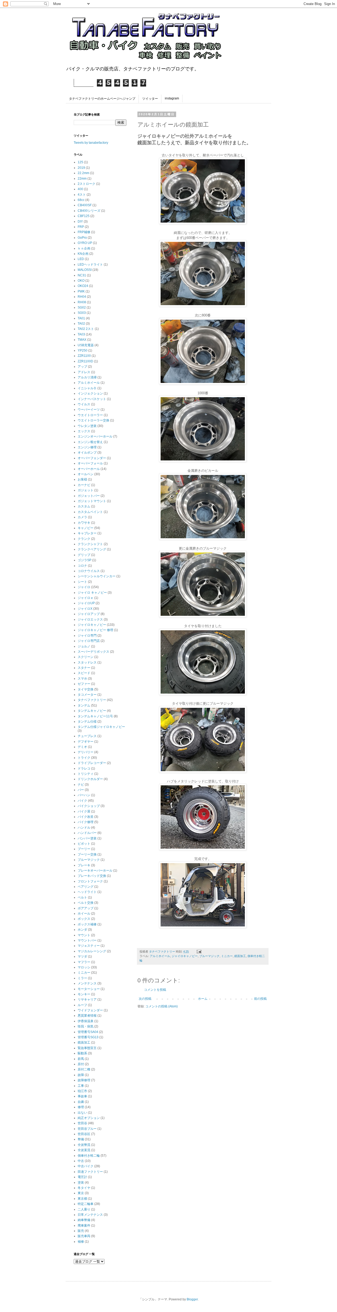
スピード (84, 673)
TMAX (82, 340)
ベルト (82, 897)
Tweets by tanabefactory (91, 143)
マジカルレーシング (92, 951)
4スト (82, 194)
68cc (81, 200)
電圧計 (82, 1177)
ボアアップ (85, 908)
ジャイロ (84, 587)
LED (81, 259)
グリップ (84, 555)
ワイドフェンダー (90, 1010)
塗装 (81, 1182)
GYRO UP (85, 243)
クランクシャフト (90, 544)
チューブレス (87, 736)
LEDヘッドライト (90, 264)
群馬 (81, 1059)
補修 (81, 1241)
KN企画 (83, 254)
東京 (81, 1193)
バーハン (84, 795)
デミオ (82, 747)
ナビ (81, 784)
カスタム (84, 506)
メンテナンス (87, 983)
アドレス (84, 372)
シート (82, 582)
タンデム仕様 (87, 721)
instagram (172, 98)
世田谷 (82, 1123)
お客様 (82, 479)
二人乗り (84, 1209)
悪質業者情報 (87, 1015)
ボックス (84, 919)
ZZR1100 (84, 356)
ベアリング (85, 886)
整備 (81, 1139)
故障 (81, 1075)
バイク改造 (85, 817)
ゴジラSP (84, 560)
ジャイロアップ (89, 614)
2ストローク (86, 184)
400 (80, 189)
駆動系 (82, 1053)
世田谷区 (84, 1134)
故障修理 (84, 1080)
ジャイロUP (86, 603)
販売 (81, 1231)
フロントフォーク (90, 881)
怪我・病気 (85, 1026)
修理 (81, 1107)
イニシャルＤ (87, 388)
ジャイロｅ (85, 598)
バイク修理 (85, 822)
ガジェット (85, 490)
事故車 (82, 1096)
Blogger (192, 1299)
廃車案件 (84, 1225)
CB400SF (85, 205)
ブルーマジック (209, 956)
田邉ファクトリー (90, 1172)
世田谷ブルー (87, 1129)
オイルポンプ (87, 452)
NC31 (82, 275)
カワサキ (84, 523)
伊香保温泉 (85, 1021)
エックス (84, 431)
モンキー (84, 994)
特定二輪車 (85, 1204)
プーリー (84, 849)
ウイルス (84, 404)
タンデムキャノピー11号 (95, 716)
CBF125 (84, 216)
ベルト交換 (85, 903)
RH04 (82, 297)
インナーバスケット (92, 399)
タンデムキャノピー (92, 711)
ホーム (202, 999)
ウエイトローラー (90, 415)
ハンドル (84, 827)
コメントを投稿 (155, 990)
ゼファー (84, 684)
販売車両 (84, 1236)
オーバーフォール (90, 463)
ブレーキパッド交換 (92, 876)
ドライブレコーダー (92, 763)
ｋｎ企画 (84, 248)
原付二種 (84, 1069)
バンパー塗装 (87, 838)
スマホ (82, 678)
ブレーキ (84, 865)
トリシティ (85, 774)
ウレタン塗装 (87, 426)
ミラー (82, 978)
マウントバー (87, 940)
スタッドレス (87, 662)
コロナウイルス (89, 571)
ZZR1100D (85, 361)
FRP (81, 227)
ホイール (84, 913)
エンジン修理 (87, 447)
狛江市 (82, 1091)
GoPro (82, 237)
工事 (81, 1086)
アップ (82, 366)
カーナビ (84, 485)
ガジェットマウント (92, 501)
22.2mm (83, 173)
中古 (81, 1161)
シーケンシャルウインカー (97, 576)
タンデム (84, 705)
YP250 (82, 350)
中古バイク (85, 1166)
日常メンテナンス (90, 1215)
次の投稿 (145, 999)
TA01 (81, 318)
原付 (81, 1064)
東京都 (82, 1198)
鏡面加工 (240, 956)
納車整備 (84, 1220)
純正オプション (89, 1118)
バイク (82, 800)
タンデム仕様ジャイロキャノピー (101, 727)
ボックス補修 (87, 924)
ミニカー (227, 956)
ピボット (84, 843)
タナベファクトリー (92, 700)
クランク (84, 539)
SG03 (82, 313)
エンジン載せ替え (90, 442)
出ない (82, 1112)
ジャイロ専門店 (89, 641)
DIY (80, 221)
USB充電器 (86, 345)
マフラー (84, 962)
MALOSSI (85, 270)
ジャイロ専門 (87, 635)
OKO (81, 280)
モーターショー (89, 989)
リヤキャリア (87, 999)
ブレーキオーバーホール (95, 870)
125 (80, 162)
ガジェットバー (89, 496)
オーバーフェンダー (92, 458)
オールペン (85, 474)
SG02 (82, 307)
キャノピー (85, 528)
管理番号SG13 (88, 1037)
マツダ (82, 956)
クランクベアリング (92, 549)
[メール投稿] (198, 951)
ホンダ (82, 929)
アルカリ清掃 (87, 377)
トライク (84, 758)
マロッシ (84, 967)
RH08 (82, 302)
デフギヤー (85, 741)
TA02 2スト (86, 329)
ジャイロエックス (90, 619)
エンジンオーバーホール (95, 436)
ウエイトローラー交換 (93, 420)
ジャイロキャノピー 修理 (95, 630)
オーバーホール (89, 469)
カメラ (82, 517)
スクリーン (85, 657)
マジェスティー (89, 946)
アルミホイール (160, 956)
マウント (84, 935)
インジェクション (90, 393)
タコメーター (87, 694)
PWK (81, 291)
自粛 (81, 1102)
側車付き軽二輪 (89, 1155)
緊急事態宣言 (87, 1048)
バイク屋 (84, 811)
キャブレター (87, 533)
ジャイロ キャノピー (92, 592)
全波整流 (84, 1145)
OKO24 (83, 286)
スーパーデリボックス (93, 651)
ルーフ (82, 1005)
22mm (82, 178)
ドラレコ (84, 768)
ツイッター (150, 98)
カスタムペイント (90, 512)
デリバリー (85, 752)
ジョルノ (84, 646)
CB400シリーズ (89, 211)
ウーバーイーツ (89, 409)
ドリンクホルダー (90, 779)
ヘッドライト (87, 892)
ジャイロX (85, 609)
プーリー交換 (87, 854)
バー (81, 790)
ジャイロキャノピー (185, 956)
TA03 (81, 334)
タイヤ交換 (85, 689)
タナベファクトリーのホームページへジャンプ (102, 98)
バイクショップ (89, 806)
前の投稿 (260, 999)
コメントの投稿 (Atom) (161, 1006)
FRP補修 (84, 232)
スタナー (84, 668)
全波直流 (84, 1150)
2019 (81, 168)
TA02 (81, 323)
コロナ (82, 566)
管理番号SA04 (88, 1032)
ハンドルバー (87, 833)
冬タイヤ (84, 1188)
